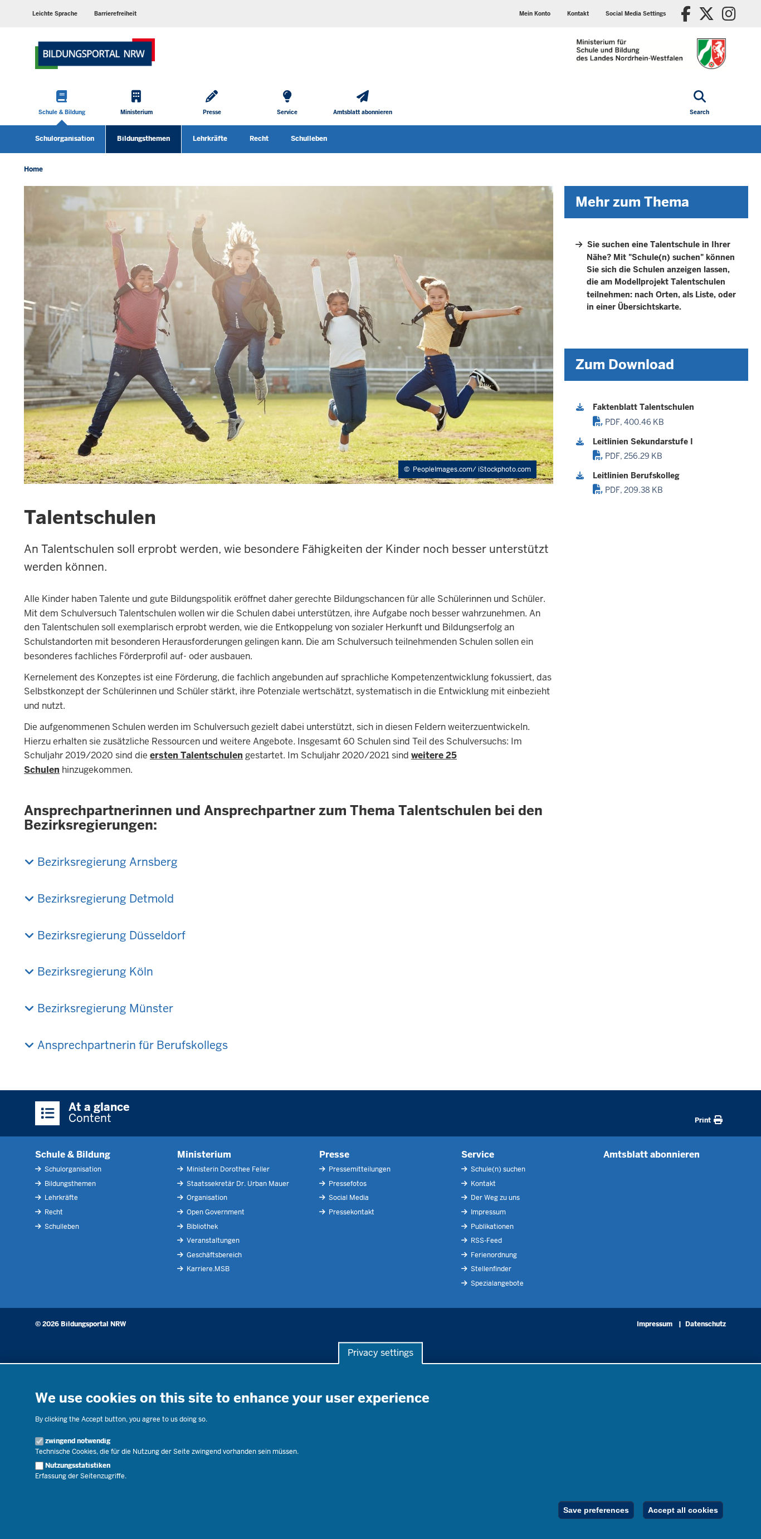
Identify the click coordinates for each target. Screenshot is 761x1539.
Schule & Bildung (72, 1154)
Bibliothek (201, 1226)
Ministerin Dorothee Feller (227, 1169)
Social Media (348, 1197)
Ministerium (204, 1154)
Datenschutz (705, 1324)
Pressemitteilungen (359, 1169)
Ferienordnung (493, 1255)
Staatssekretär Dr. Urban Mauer (237, 1183)
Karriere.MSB (207, 1268)
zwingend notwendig (77, 1441)
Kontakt (482, 1183)
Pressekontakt (350, 1212)
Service (477, 1154)
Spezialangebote (496, 1283)
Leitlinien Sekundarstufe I (643, 442)
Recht (259, 138)
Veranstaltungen (212, 1240)
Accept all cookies (683, 1510)
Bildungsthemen (143, 138)
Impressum (487, 1212)
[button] (635, 13)
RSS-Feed (485, 1240)
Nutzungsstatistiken (77, 1465)
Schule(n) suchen (497, 1169)
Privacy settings (380, 1353)
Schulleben (309, 138)
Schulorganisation (64, 138)
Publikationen (491, 1226)
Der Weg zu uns (494, 1197)
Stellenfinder (490, 1268)
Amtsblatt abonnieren (651, 1154)
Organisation (206, 1197)
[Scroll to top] (739, 1518)
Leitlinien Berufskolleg (636, 475)
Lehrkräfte (210, 138)
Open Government (215, 1212)
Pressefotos (347, 1183)
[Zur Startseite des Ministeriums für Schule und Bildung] (95, 53)
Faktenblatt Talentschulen (643, 407)
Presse (334, 1154)
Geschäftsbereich (213, 1255)
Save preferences (596, 1510)
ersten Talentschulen (196, 755)
